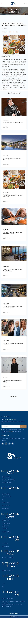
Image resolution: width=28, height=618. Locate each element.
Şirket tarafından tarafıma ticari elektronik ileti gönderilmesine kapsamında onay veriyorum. (12, 431)
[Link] (1, 3)
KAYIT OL (23, 426)
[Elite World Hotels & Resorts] (26, 3)
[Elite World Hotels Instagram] (10, 32)
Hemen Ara (15, 616)
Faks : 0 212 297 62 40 (17, 604)
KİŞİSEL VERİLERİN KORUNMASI (8, 419)
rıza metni (11, 431)
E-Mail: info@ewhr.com (6, 606)
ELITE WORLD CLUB (6, 416)
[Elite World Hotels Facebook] (7, 32)
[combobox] (24, 3)
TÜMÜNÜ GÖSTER (13, 396)
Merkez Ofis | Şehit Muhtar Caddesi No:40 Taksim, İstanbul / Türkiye (13, 602)
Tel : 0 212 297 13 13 (6, 604)
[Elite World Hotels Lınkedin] (17, 32)
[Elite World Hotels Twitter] (13, 32)
